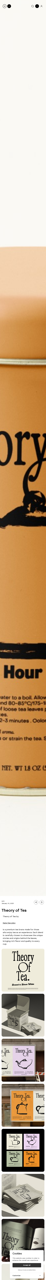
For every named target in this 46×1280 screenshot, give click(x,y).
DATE (3, 901)
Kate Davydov (9, 923)
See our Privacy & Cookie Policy (27, 1270)
